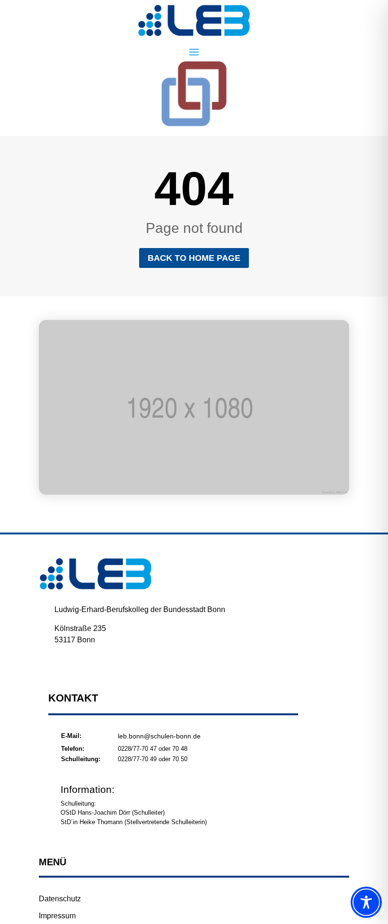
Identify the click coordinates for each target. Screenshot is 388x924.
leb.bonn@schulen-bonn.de (159, 736)
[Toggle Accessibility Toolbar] (366, 902)
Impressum (57, 916)
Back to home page (194, 258)
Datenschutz (60, 899)
